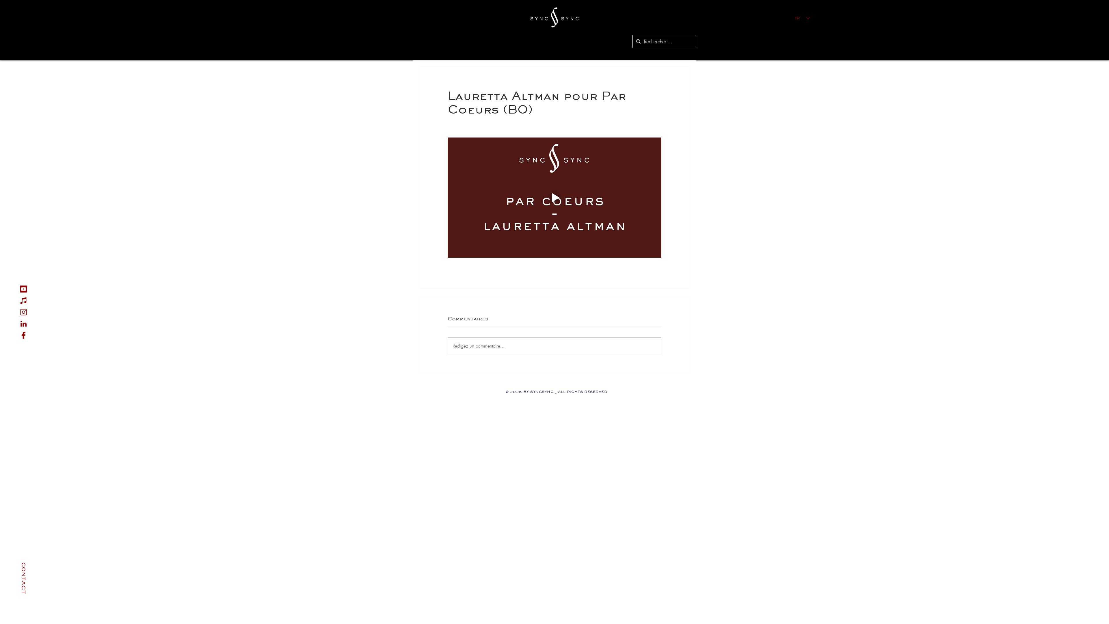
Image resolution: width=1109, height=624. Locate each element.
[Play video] (554, 198)
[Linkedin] (23, 323)
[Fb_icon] (23, 335)
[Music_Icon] (23, 300)
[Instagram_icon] (23, 312)
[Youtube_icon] (23, 289)
